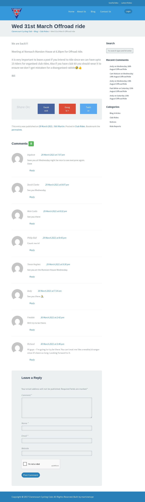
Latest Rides (126, 3)
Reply (32, 170)
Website (25, 448)
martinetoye (87, 496)
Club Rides (44, 31)
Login (128, 11)
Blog (93, 11)
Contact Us (105, 11)
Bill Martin (59, 126)
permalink (17, 129)
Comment (27, 395)
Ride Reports (115, 126)
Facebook (46, 109)
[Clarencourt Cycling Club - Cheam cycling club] (16, 13)
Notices (113, 122)
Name (25, 423)
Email (25, 435)
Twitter (88, 109)
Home (71, 11)
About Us (81, 11)
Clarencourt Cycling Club (22, 31)
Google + (67, 109)
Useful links (113, 3)
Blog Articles (115, 113)
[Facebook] (13, 3)
